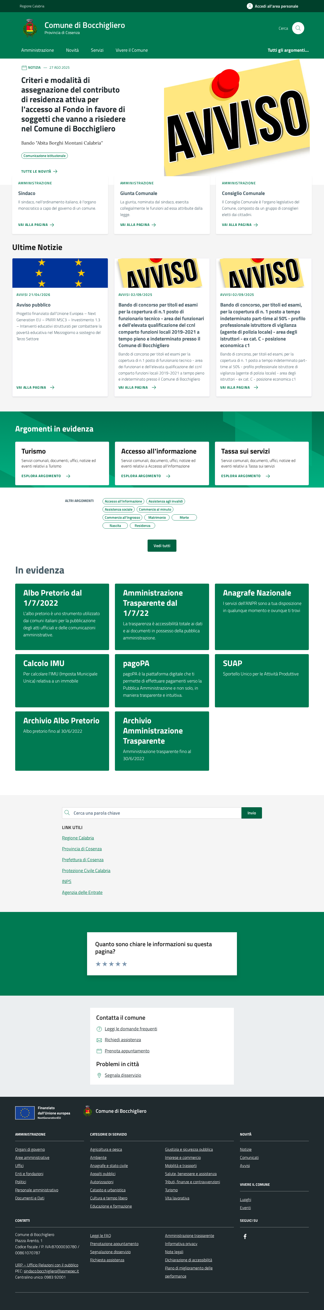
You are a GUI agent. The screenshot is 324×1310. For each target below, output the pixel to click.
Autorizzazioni (101, 1182)
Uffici (19, 1165)
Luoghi (245, 1199)
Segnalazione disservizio (110, 1252)
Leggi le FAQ (100, 1235)
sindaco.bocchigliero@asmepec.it (51, 1271)
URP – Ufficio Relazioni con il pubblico (46, 1265)
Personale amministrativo (36, 1190)
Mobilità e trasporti (181, 1165)
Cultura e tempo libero (108, 1198)
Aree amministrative (32, 1157)
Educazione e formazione (111, 1206)
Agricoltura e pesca (106, 1149)
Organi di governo (30, 1149)
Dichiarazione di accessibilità (188, 1260)
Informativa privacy (181, 1244)
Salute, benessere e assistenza (191, 1174)
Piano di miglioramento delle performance (189, 1272)
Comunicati (249, 1157)
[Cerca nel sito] (298, 28)
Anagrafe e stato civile (109, 1165)
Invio (252, 813)
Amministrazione (37, 50)
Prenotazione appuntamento (114, 1244)
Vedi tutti (162, 546)
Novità (72, 50)
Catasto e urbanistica (108, 1190)
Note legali (174, 1252)
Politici (20, 1182)
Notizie (246, 1149)
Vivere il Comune (132, 50)
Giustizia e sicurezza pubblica (189, 1149)
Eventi (245, 1208)
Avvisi (245, 1165)
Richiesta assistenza (107, 1260)
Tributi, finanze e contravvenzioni (192, 1182)
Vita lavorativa (177, 1198)
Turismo (171, 1190)
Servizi (97, 50)
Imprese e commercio (183, 1157)
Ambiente (98, 1157)
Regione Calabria (32, 6)
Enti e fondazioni (29, 1174)
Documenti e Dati (29, 1198)
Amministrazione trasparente (189, 1235)
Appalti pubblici (102, 1174)
